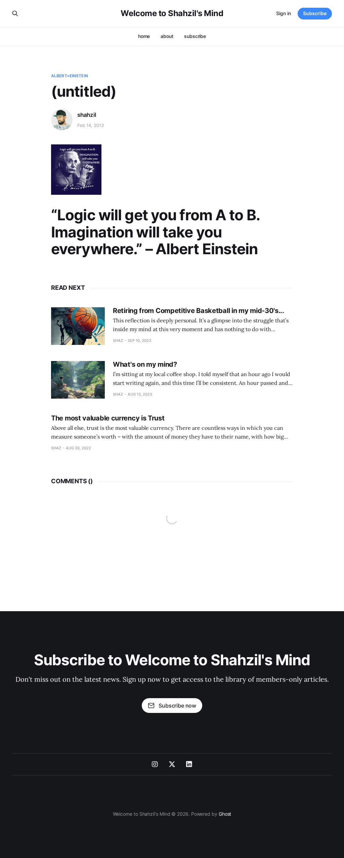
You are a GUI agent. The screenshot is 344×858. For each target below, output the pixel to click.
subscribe (195, 36)
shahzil (86, 114)
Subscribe (315, 13)
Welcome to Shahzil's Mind (172, 13)
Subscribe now (177, 705)
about (167, 36)
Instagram (155, 764)
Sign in (283, 13)
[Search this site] (15, 13)
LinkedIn (189, 764)
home (144, 36)
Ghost (225, 814)
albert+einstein (69, 75)
